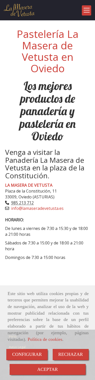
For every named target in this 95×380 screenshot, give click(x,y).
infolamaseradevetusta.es (37, 208)
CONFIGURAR (27, 354)
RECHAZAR (70, 354)
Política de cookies (45, 339)
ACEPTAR (47, 369)
